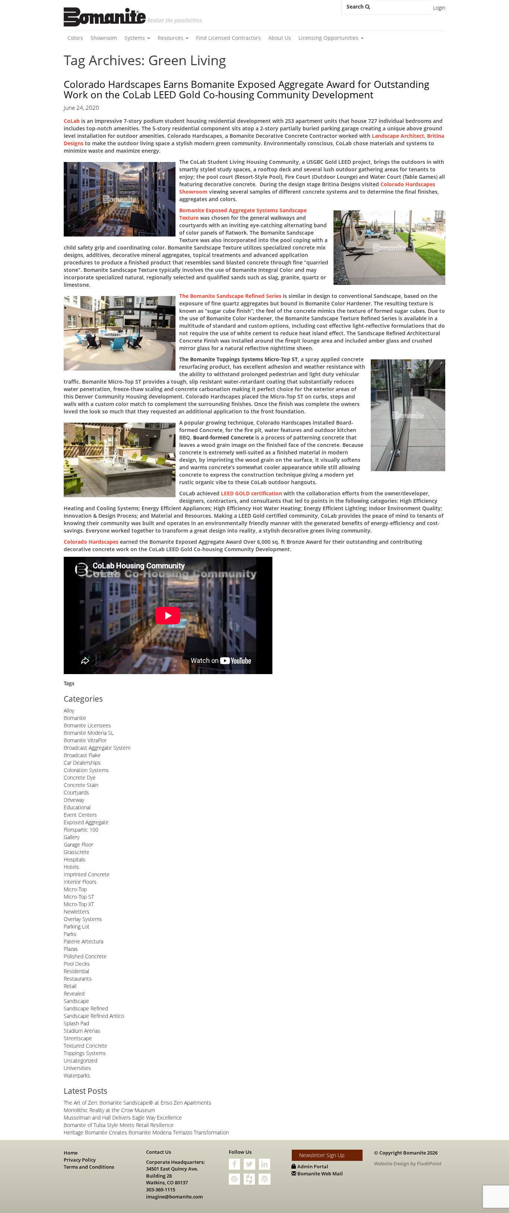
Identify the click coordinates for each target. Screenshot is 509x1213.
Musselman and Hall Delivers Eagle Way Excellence (123, 1117)
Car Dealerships (82, 762)
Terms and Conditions (89, 1166)
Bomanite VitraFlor (85, 740)
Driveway (74, 799)
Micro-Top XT (79, 904)
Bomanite (75, 717)
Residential (76, 971)
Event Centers (80, 814)
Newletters (76, 911)
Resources (171, 37)
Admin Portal (312, 1166)
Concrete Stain (81, 784)
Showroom (104, 37)
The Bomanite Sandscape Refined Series (230, 295)
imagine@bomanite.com (174, 1196)
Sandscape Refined (86, 1008)
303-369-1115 (160, 1189)
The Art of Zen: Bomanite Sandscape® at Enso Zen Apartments (137, 1102)
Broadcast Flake (82, 755)
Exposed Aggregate (86, 822)
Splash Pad (76, 1023)
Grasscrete (76, 851)
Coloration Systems (86, 770)
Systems (135, 37)
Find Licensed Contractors (228, 37)
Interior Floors (80, 881)
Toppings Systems (85, 1053)
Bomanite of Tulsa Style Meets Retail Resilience (119, 1124)
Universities (77, 1067)
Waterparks (77, 1075)
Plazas (71, 948)
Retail (70, 986)
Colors (75, 37)
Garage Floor (78, 844)
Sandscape (76, 1000)
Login (439, 7)
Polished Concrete (85, 956)
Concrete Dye (80, 777)
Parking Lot (76, 926)
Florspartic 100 (81, 829)
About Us (279, 37)
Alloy (69, 710)
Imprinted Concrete (87, 874)
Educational (77, 807)
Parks (70, 933)
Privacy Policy (80, 1159)
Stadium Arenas (82, 1030)
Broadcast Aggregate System (97, 747)
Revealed (74, 993)
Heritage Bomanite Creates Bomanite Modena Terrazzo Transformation (146, 1132)
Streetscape (78, 1038)
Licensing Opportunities (329, 37)
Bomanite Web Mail (319, 1173)
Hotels (71, 866)
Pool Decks (77, 963)
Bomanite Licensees (87, 725)
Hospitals (74, 859)
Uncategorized (80, 1060)
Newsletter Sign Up (321, 1155)
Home (71, 1152)
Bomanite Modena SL (89, 732)
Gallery (71, 837)
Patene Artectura (83, 941)
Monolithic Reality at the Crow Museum (109, 1110)
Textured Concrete (85, 1045)
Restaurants (78, 978)
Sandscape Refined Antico (94, 1015)
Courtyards (76, 792)
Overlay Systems (83, 919)
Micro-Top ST (79, 896)
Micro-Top (75, 889)
